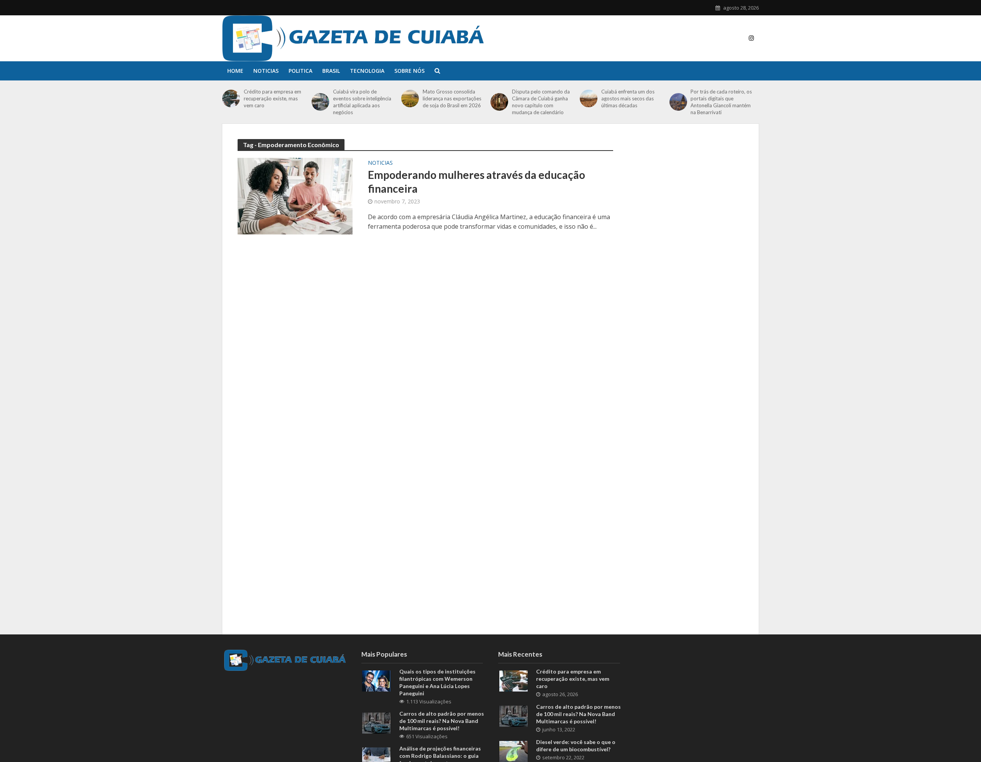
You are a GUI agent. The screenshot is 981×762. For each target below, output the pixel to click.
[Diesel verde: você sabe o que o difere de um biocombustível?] (513, 751)
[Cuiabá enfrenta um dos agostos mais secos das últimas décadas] (588, 98)
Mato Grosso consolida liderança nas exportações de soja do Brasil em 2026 (452, 98)
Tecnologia (367, 70)
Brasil (331, 70)
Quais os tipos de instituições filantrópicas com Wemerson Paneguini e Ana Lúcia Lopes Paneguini (437, 682)
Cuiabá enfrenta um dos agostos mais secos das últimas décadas (628, 98)
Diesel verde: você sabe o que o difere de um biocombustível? (575, 745)
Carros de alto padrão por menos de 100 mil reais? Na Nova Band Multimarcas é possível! (441, 720)
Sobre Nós (409, 70)
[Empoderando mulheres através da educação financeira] (295, 195)
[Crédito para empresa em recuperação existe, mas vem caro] (231, 98)
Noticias (266, 70)
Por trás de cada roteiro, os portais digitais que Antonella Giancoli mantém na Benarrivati (721, 101)
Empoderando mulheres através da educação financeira (476, 181)
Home (235, 70)
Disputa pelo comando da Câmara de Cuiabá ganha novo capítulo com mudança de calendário (541, 101)
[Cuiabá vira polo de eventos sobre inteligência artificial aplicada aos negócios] (320, 102)
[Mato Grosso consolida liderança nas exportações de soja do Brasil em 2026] (410, 98)
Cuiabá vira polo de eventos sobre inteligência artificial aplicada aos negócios (362, 101)
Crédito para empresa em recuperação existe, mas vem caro (272, 98)
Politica (300, 70)
